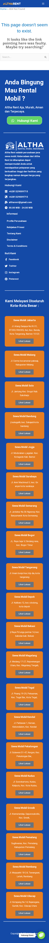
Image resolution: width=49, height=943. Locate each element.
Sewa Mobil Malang (24, 354)
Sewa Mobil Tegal (24, 687)
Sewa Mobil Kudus (24, 775)
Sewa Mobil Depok (24, 596)
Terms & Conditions (17, 246)
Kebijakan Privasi (15, 227)
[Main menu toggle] (43, 4)
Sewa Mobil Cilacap (24, 896)
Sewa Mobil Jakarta (24, 320)
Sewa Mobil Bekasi (24, 626)
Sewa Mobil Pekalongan (24, 746)
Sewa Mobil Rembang (24, 866)
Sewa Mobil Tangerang (24, 567)
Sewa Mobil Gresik (24, 807)
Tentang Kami (14, 233)
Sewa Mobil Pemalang (24, 837)
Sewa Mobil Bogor (24, 535)
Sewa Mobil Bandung (24, 416)
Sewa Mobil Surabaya (24, 476)
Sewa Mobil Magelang (24, 655)
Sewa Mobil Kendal (24, 717)
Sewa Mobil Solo (24, 385)
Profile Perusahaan (17, 221)
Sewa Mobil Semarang (24, 505)
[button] (41, 935)
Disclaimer (12, 239)
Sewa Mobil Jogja (24, 447)
